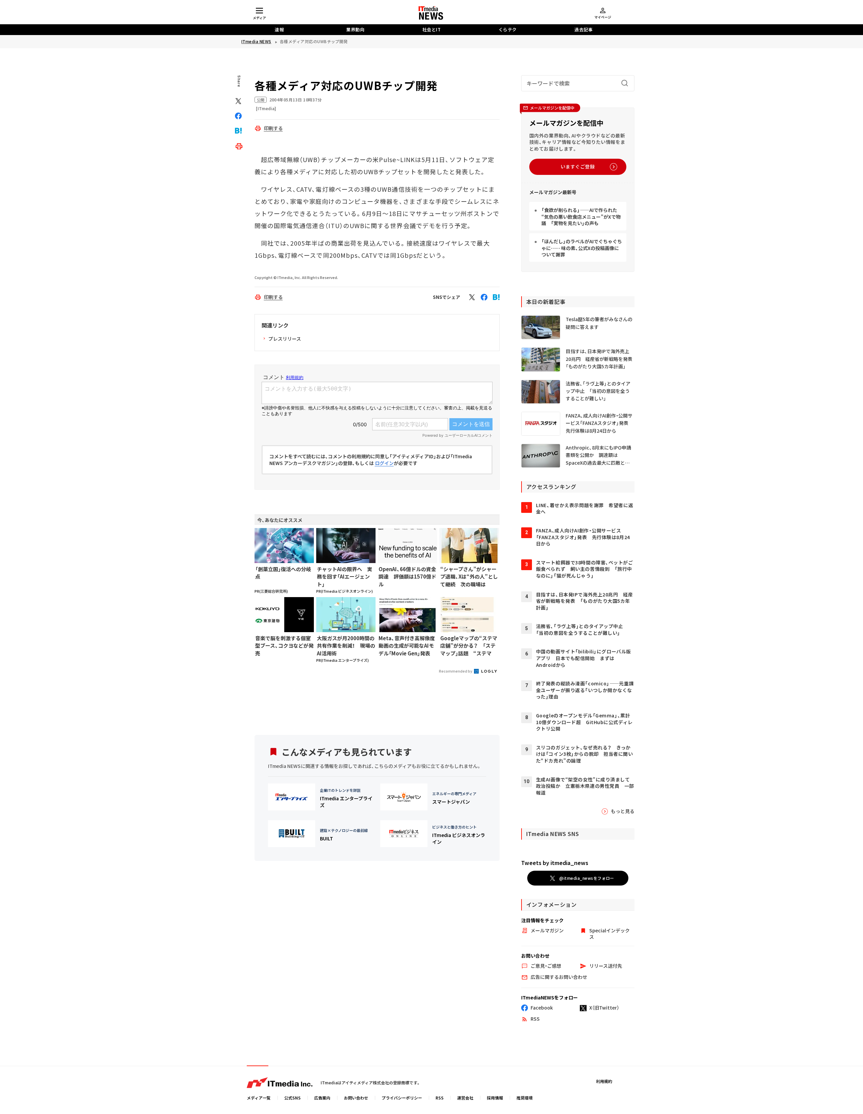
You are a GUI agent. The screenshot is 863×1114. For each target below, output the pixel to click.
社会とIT (431, 29)
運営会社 (465, 1098)
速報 (279, 29)
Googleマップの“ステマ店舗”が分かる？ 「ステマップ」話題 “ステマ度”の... (468, 646)
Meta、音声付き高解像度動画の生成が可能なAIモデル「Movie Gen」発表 (407, 646)
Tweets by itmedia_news (554, 863)
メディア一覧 (259, 1098)
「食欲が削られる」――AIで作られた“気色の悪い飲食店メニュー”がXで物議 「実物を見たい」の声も (581, 216)
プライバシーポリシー (402, 1098)
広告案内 (322, 1098)
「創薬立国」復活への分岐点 (283, 572)
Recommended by (456, 671)
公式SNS (292, 1098)
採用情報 (495, 1098)
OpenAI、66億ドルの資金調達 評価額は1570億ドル (407, 576)
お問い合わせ (356, 1098)
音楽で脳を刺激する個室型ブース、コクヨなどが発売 (284, 646)
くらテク (508, 29)
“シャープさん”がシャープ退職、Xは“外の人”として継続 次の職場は (469, 576)
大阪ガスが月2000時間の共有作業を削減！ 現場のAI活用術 (346, 646)
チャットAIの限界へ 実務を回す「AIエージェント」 (344, 576)
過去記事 (583, 29)
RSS (440, 1098)
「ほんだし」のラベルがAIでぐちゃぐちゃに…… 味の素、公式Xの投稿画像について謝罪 (581, 248)
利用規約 (604, 1081)
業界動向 (355, 29)
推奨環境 (524, 1098)
